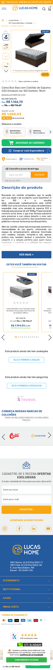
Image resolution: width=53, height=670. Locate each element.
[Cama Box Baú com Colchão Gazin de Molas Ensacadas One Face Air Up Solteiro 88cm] (21, 286)
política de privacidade (31, 655)
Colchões (9, 414)
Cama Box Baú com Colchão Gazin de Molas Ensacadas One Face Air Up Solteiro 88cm (20, 311)
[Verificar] (29, 646)
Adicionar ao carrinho (30, 142)
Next (50, 2)
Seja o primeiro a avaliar (26, 360)
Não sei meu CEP (12, 181)
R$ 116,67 (16, 105)
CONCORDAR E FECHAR (26, 660)
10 (6, 105)
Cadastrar (26, 509)
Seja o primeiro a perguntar (26, 386)
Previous (6, 31)
